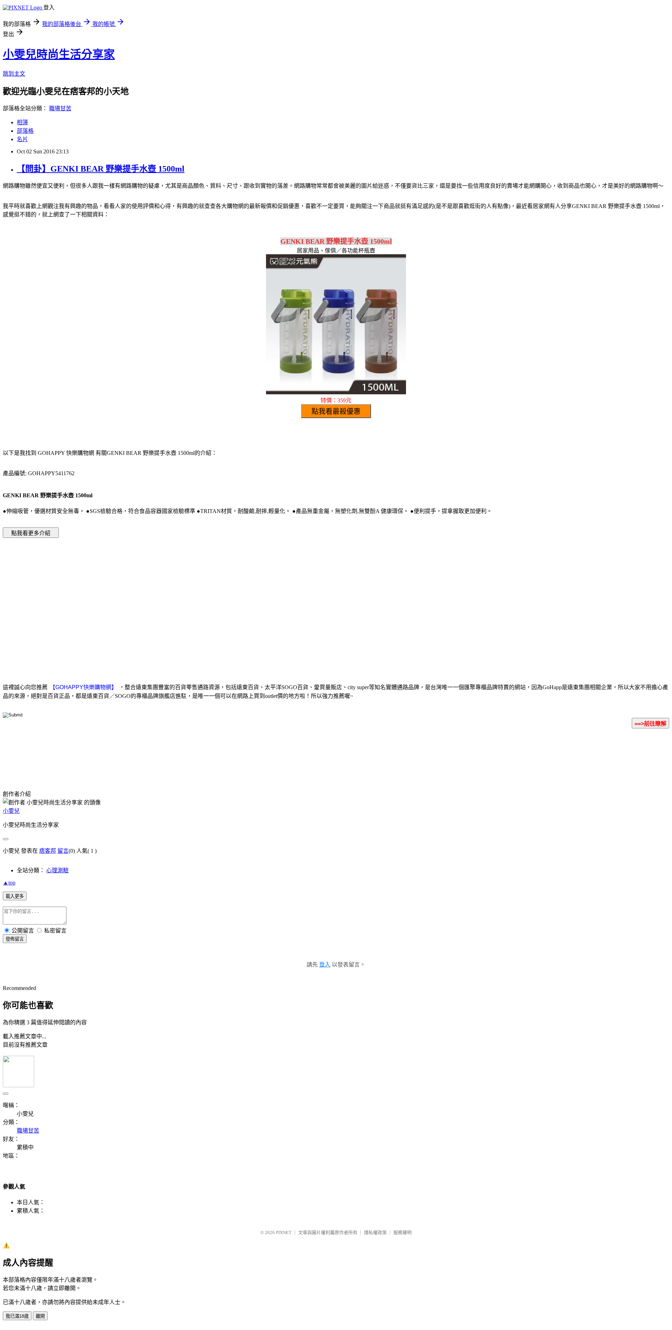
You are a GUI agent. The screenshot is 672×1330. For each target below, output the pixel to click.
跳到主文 (14, 74)
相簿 (22, 122)
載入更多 (15, 896)
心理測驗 (57, 870)
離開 (40, 1316)
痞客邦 (47, 851)
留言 (63, 851)
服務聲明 (402, 1232)
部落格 (25, 131)
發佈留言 (15, 939)
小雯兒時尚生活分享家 (59, 54)
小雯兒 (11, 811)
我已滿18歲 (17, 1316)
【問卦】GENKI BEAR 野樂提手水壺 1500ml (100, 168)
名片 (22, 139)
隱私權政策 (375, 1232)
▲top (9, 883)
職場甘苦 (60, 108)
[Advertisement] (276, 600)
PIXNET (284, 1232)
